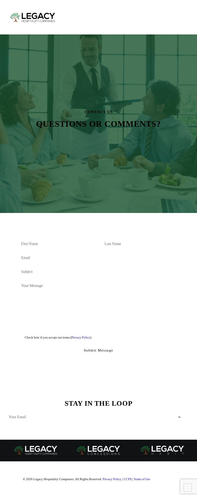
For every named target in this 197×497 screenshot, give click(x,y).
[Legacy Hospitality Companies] (33, 17)
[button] (186, 17)
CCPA (127, 479)
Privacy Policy (80, 337)
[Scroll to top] (188, 487)
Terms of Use (142, 479)
